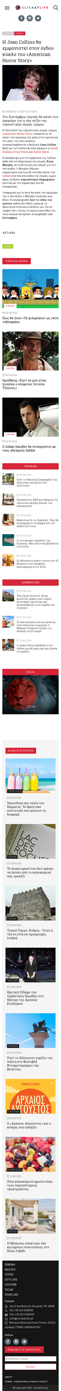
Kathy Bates (41, 151)
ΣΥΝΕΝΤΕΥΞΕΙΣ (30, 582)
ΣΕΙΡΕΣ (8, 246)
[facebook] (21, 18)
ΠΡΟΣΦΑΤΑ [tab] (30, 466)
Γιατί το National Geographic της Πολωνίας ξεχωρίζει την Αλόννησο (37, 482)
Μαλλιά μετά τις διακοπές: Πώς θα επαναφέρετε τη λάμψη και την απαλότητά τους (37, 523)
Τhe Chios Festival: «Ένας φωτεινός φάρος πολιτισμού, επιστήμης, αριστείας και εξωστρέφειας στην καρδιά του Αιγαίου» (36, 602)
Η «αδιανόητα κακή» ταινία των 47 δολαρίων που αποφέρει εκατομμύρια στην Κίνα (38, 563)
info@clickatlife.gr (21, 1318)
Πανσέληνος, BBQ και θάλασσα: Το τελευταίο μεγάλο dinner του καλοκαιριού (37, 502)
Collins (6, 175)
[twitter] (38, 18)
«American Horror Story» (17, 133)
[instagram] (30, 18)
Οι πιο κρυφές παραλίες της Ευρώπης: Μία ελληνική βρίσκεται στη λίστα (38, 543)
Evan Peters (20, 151)
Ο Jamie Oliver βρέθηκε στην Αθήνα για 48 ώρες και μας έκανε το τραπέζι (37, 648)
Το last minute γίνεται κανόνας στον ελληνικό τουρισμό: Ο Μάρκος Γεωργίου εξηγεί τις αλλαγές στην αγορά (36, 626)
